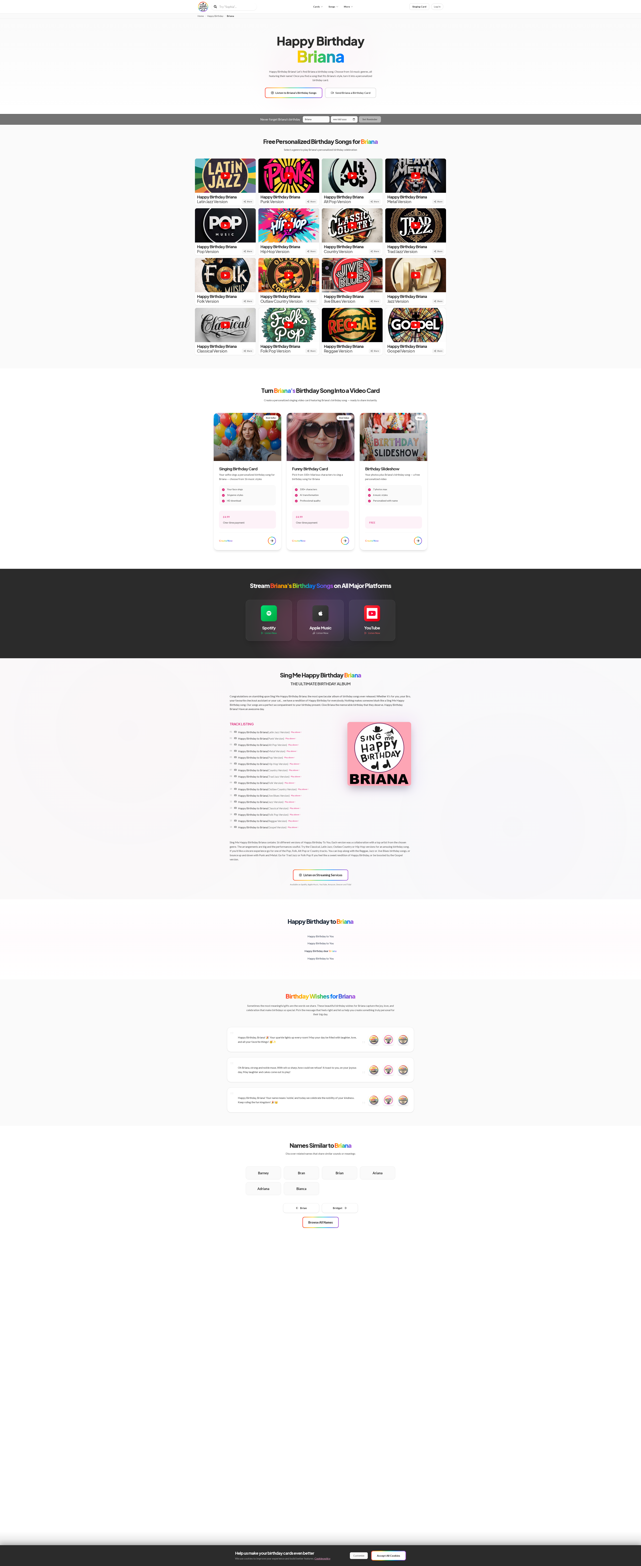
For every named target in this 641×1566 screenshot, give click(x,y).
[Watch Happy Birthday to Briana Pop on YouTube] (235, 757)
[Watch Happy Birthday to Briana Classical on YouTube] (235, 808)
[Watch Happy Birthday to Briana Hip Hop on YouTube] (235, 763)
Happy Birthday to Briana (264, 732)
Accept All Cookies (388, 1555)
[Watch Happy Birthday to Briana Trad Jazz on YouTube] (235, 776)
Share (249, 201)
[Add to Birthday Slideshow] (403, 1039)
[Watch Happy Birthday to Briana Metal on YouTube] (235, 751)
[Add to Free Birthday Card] (373, 1039)
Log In (437, 6)
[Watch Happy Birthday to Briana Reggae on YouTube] (235, 820)
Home (201, 16)
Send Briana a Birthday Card (352, 92)
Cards (316, 6)
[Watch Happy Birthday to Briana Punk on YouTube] (235, 738)
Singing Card (419, 6)
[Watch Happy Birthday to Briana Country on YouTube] (235, 770)
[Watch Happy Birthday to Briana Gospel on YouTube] (235, 827)
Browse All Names (320, 1222)
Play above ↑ (296, 732)
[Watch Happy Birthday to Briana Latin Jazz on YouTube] (235, 732)
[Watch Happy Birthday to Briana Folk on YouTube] (235, 782)
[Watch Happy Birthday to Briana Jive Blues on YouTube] (235, 795)
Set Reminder (369, 119)
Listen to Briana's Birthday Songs (295, 92)
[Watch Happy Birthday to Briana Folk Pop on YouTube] (235, 814)
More (347, 6)
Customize (358, 1555)
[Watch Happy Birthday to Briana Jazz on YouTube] (235, 801)
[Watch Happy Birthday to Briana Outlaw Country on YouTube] (235, 789)
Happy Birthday (215, 16)
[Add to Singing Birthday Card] (388, 1039)
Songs (332, 6)
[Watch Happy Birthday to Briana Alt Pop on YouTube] (235, 744)
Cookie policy (322, 1558)
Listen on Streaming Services (322, 875)
